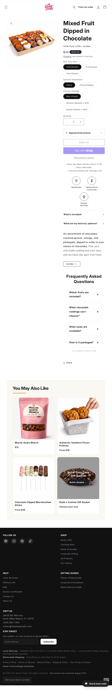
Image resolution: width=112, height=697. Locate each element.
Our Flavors (66, 563)
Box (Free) (73, 97)
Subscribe (48, 641)
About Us (7, 601)
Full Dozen (93, 67)
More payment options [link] (84, 158)
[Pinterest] (22, 541)
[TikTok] (30, 541)
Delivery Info (9, 582)
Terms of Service (26, 662)
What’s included (72, 214)
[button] (6, 7)
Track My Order (10, 578)
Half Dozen (73, 67)
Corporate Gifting (69, 554)
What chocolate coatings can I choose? (78, 311)
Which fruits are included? (79, 294)
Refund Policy (44, 662)
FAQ (5, 587)
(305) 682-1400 (11, 622)
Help (6, 573)
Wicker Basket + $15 (79, 104)
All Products (66, 558)
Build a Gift (66, 540)
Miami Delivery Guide (71, 587)
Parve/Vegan (88, 86)
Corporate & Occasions (72, 582)
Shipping (67, 56)
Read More (70, 264)
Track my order (85, 7)
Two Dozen (73, 74)
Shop (64, 535)
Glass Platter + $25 (78, 110)
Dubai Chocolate (69, 549)
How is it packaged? (81, 342)
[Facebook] (6, 541)
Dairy (70, 86)
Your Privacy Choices (80, 662)
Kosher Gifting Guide (71, 578)
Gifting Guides (70, 573)
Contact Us (8, 596)
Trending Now (68, 544)
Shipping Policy (60, 662)
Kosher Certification (13, 592)
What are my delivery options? (80, 223)
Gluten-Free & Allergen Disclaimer (18, 666)
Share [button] (69, 362)
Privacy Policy (9, 662)
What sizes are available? (78, 328)
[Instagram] (14, 541)
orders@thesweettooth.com (17, 626)
